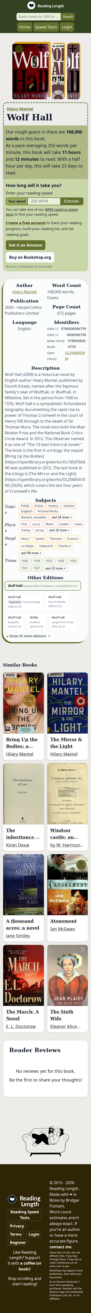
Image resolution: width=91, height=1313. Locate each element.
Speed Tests (46, 27)
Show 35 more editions (27, 636)
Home (24, 27)
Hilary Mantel (20, 109)
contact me (60, 1247)
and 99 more (30, 553)
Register (18, 1242)
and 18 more (60, 517)
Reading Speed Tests (24, 1214)
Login (67, 27)
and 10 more (54, 568)
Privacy (17, 1226)
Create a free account (26, 222)
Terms (16, 1234)
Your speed (16, 201)
